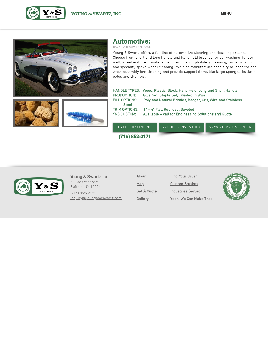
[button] (135, 127)
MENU (226, 13)
